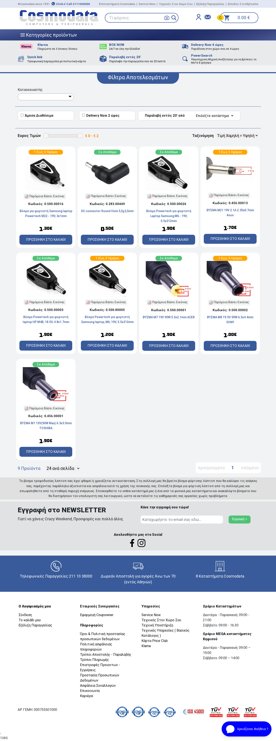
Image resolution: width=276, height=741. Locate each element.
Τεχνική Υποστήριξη (157, 625)
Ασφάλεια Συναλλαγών (98, 686)
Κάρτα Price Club (154, 641)
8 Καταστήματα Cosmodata (117, 4)
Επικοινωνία (90, 691)
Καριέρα (86, 696)
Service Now (147, 4)
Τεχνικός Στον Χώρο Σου (176, 4)
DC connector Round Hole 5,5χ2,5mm (107, 211)
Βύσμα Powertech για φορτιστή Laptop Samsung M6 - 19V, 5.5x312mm (168, 216)
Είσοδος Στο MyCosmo (243, 4)
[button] (173, 17)
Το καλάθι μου (30, 620)
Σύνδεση (25, 615)
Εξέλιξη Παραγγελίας (210, 4)
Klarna (146, 646)
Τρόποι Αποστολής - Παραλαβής (105, 654)
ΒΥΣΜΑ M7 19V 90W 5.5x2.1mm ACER (169, 317)
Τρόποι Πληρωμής (94, 660)
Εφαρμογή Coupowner (96, 615)
